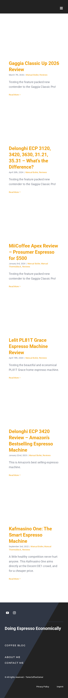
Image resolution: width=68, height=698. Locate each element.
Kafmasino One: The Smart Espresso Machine (34, 504)
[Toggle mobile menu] (61, 8)
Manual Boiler (32, 75)
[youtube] (7, 612)
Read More (14, 95)
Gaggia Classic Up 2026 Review (34, 38)
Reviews (43, 75)
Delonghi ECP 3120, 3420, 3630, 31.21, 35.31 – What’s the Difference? (34, 123)
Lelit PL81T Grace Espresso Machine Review (34, 315)
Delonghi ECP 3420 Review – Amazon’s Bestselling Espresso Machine (34, 406)
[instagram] (14, 612)
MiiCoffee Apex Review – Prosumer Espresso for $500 (34, 221)
